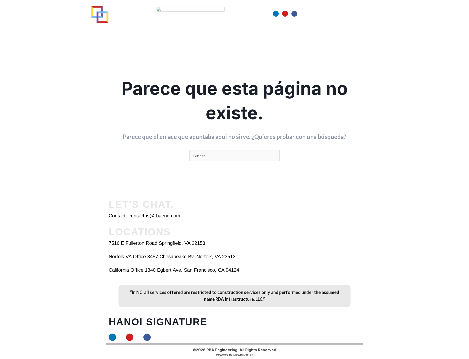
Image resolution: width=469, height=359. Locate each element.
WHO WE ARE (138, 32)
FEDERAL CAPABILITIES (243, 32)
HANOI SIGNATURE (158, 321)
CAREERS (280, 32)
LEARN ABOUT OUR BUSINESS (184, 32)
